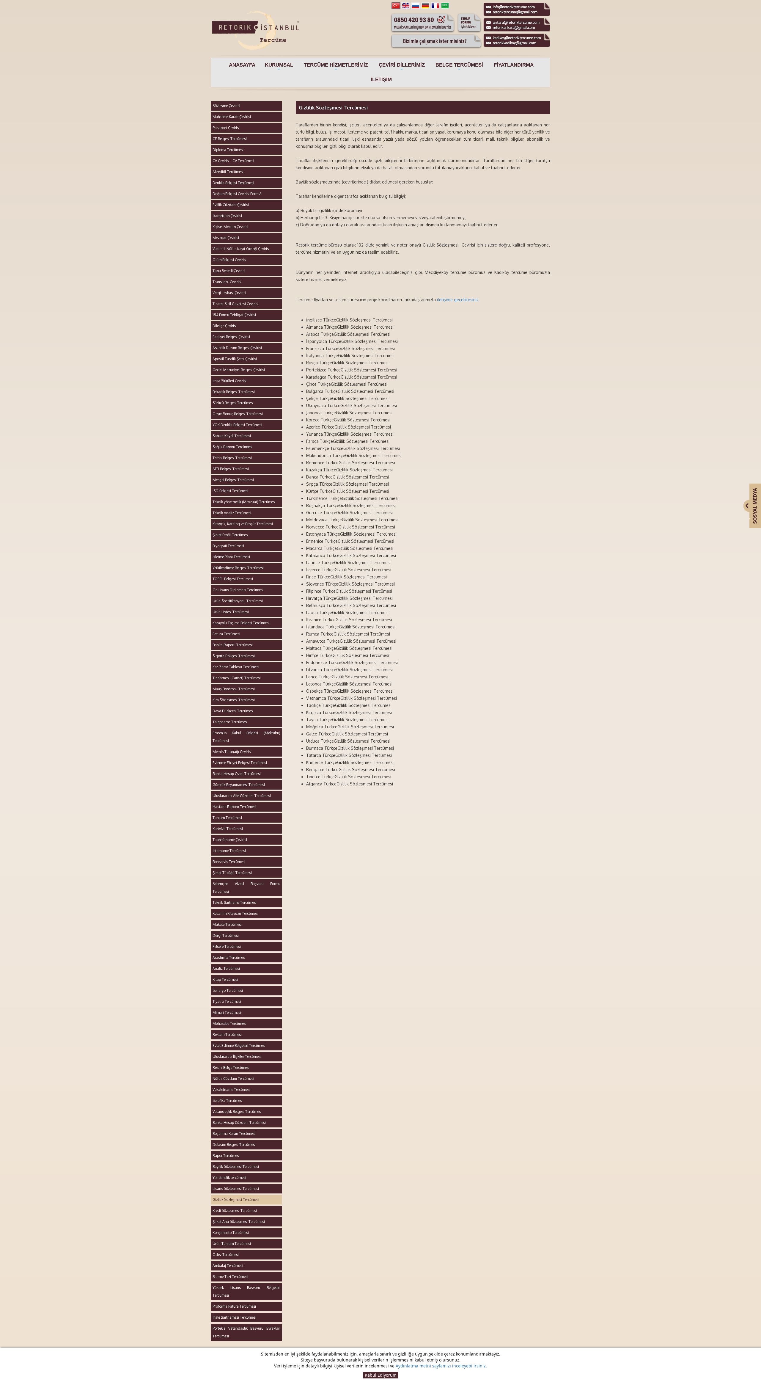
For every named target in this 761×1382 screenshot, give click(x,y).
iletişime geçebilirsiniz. (458, 299)
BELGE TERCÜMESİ (459, 67)
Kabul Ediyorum (381, 1375)
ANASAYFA (242, 65)
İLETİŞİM (381, 79)
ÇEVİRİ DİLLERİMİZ (402, 67)
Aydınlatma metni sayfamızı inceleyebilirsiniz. (441, 1366)
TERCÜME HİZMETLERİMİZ (336, 67)
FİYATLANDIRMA (514, 65)
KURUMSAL (279, 67)
